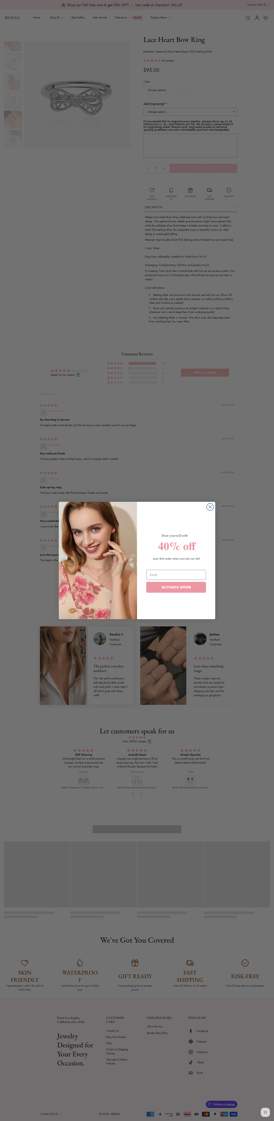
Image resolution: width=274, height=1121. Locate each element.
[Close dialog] (210, 506)
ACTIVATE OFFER (176, 587)
